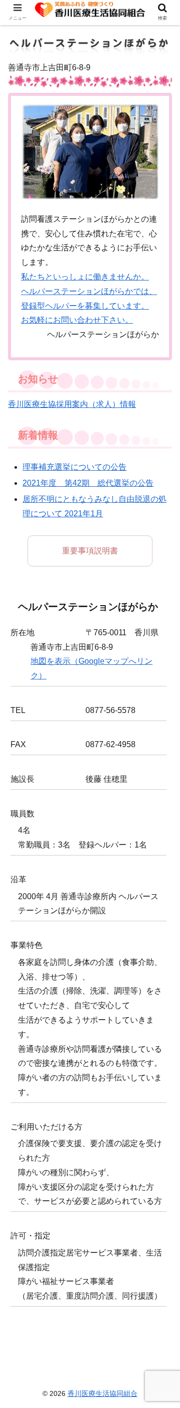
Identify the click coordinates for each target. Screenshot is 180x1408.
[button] (161, 1030)
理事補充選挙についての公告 (74, 467)
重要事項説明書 (90, 550)
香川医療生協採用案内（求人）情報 (72, 404)
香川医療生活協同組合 (103, 1393)
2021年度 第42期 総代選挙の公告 (88, 483)
